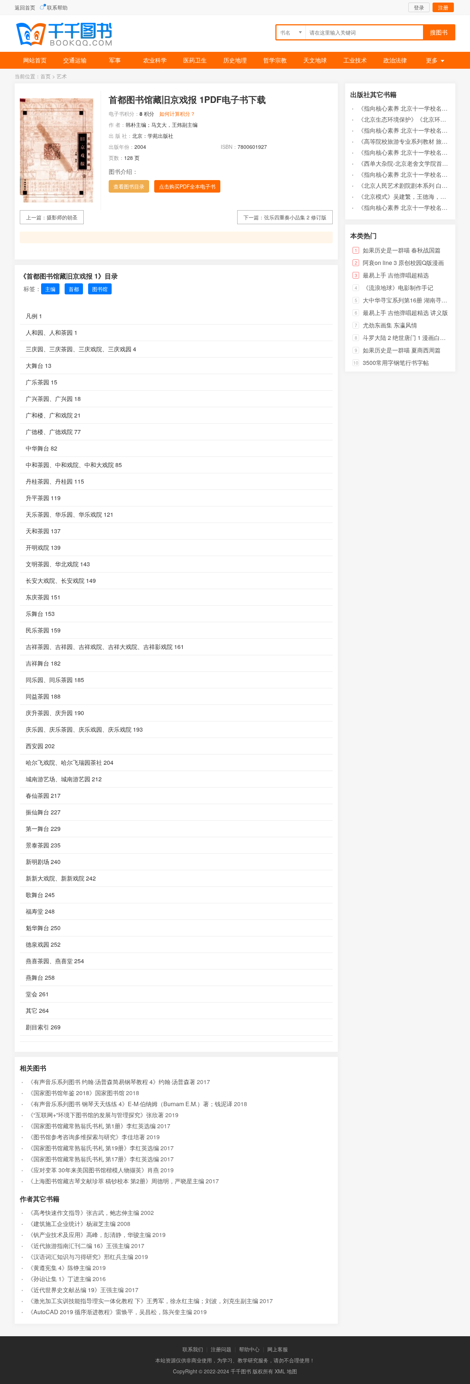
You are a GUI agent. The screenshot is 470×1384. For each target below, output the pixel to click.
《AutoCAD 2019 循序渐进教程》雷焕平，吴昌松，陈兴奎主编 (110, 1312)
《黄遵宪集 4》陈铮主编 (59, 1267)
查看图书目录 (128, 186)
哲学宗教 (275, 60)
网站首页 (35, 60)
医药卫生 (195, 60)
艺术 (62, 76)
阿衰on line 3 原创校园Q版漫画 (403, 262)
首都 (74, 289)
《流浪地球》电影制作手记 (398, 287)
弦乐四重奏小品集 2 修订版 (295, 217)
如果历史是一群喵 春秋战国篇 (402, 250)
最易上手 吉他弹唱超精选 (396, 275)
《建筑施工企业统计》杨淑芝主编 (72, 1223)
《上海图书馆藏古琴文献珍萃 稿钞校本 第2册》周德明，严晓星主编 (116, 1181)
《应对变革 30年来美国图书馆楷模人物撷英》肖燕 (93, 1170)
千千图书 (70, 35)
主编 (50, 289)
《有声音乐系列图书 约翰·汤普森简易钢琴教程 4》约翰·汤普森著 (111, 1082)
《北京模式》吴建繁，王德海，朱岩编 (408, 196)
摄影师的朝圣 (62, 217)
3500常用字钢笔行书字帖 (396, 362)
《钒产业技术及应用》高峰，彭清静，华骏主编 (89, 1234)
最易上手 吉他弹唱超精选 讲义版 (405, 312)
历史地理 (235, 60)
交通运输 (75, 60)
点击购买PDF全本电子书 (187, 186)
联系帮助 (57, 7)
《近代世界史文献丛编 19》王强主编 (76, 1290)
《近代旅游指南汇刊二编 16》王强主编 (79, 1245)
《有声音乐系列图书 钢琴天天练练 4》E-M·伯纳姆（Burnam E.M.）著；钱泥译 (130, 1104)
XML (280, 1371)
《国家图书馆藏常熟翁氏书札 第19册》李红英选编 (93, 1148)
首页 (45, 76)
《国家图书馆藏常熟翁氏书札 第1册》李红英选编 (92, 1126)
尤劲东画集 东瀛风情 (390, 325)
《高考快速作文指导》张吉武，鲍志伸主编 (83, 1212)
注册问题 (221, 1349)
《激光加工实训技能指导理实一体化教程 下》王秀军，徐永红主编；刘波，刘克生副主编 (143, 1301)
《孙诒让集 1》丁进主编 (59, 1278)
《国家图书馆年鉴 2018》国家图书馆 (76, 1093)
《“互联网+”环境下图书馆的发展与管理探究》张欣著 (96, 1115)
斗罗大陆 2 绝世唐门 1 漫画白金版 (407, 337)
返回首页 (25, 7)
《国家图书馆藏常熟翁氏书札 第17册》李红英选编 (93, 1159)
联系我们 (192, 1349)
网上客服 (277, 1349)
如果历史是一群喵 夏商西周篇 (402, 350)
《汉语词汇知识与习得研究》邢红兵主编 (80, 1256)
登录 (419, 7)
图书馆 (100, 289)
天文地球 (315, 60)
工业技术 (355, 60)
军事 (115, 60)
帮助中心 (249, 1349)
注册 (443, 7)
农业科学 (155, 60)
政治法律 (395, 60)
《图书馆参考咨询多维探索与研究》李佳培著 (86, 1137)
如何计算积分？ (177, 113)
